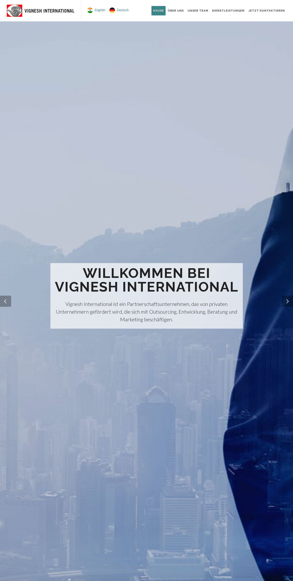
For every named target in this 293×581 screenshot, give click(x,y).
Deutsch (123, 10)
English (100, 10)
